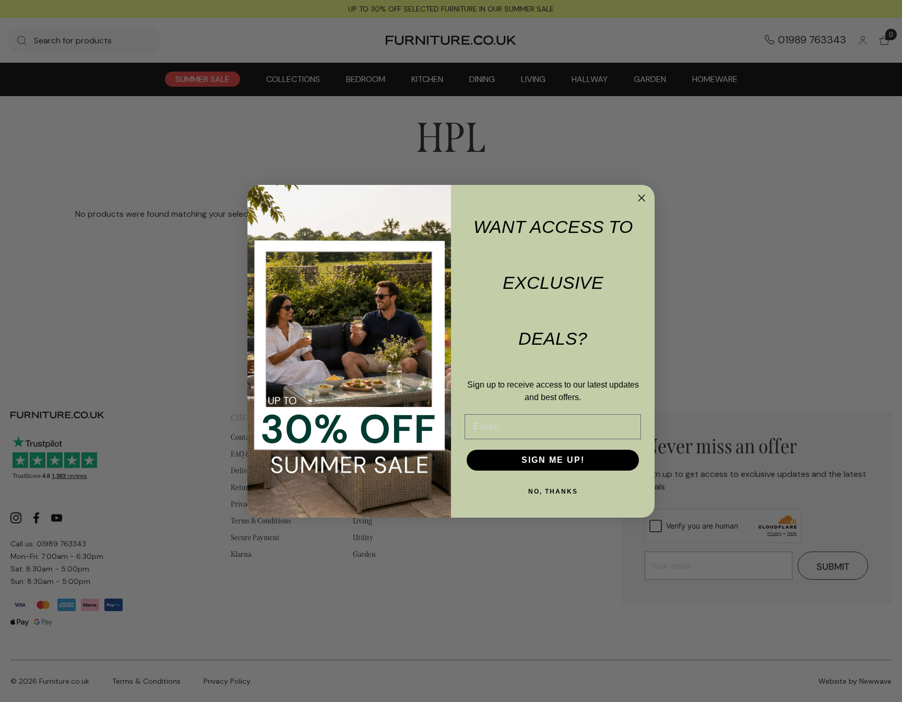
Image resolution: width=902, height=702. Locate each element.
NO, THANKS (553, 491)
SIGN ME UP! (553, 459)
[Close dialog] (641, 198)
